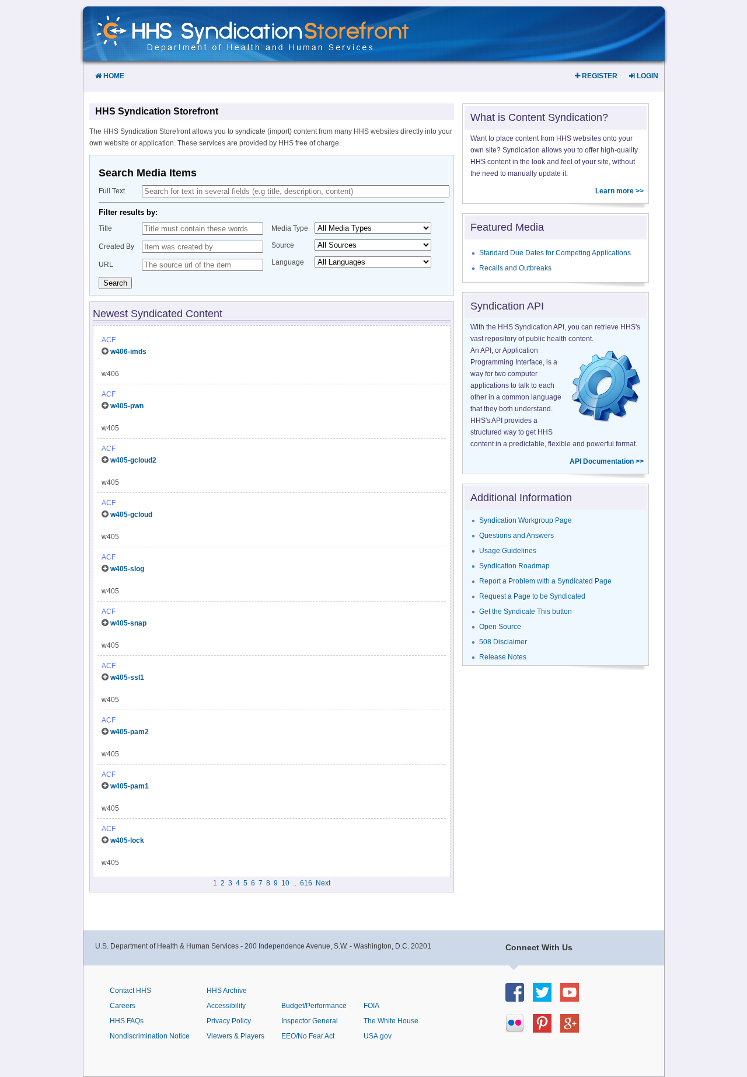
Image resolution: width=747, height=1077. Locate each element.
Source (282, 245)
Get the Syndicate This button (525, 611)
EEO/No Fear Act (307, 1036)
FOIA (371, 1006)
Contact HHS (130, 990)
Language (287, 262)
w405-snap (128, 623)
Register (598, 76)
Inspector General (309, 1021)
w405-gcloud (131, 514)
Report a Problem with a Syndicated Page (545, 581)
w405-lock (127, 840)
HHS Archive (227, 990)
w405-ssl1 (127, 677)
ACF (109, 340)
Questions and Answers (516, 535)
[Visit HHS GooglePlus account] (574, 1029)
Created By (116, 246)
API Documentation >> (607, 461)
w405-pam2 (129, 732)
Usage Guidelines (507, 551)
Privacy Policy (229, 1021)
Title (105, 228)
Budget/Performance (314, 1006)
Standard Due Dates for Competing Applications (555, 253)
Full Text (112, 191)
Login (646, 76)
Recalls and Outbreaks (515, 268)
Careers (122, 1006)
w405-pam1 (129, 786)
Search (115, 283)
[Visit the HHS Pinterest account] (546, 1029)
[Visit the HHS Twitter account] (546, 998)
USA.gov (378, 1036)
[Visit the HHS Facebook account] (519, 998)
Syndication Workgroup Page (525, 520)
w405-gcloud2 (133, 460)
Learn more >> (619, 191)
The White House (391, 1021)
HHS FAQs (127, 1021)
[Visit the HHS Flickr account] (519, 1029)
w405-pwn (127, 406)
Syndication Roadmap (514, 566)
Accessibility (226, 1006)
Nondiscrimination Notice (150, 1036)
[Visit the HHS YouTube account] (574, 998)
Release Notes (502, 657)
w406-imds (128, 352)
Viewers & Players (235, 1036)
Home (113, 76)
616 (306, 883)
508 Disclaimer (503, 642)
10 (285, 883)
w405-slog (127, 569)
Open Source (500, 627)
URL (106, 264)
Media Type (289, 228)
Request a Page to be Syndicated (532, 596)
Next (323, 883)
